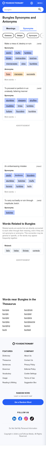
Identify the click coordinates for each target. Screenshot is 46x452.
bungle (5, 313)
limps (20, 105)
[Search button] (39, 9)
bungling (6, 325)
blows (8, 58)
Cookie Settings (30, 373)
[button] (31, 3)
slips (23, 63)
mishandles (20, 58)
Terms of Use (29, 378)
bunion (27, 325)
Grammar (6, 369)
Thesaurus (6, 360)
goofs (8, 175)
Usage (4, 378)
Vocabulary (6, 373)
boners (9, 186)
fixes (8, 74)
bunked (27, 329)
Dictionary (6, 355)
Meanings (10, 28)
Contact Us (28, 360)
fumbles (27, 52)
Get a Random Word (23, 402)
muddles (10, 105)
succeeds (31, 74)
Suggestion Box (30, 382)
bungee (5, 309)
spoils (8, 52)
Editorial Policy (30, 369)
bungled (27, 313)
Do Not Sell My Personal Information (23, 428)
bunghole (28, 309)
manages (18, 74)
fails (8, 250)
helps (16, 250)
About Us (27, 355)
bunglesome (29, 321)
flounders (20, 111)
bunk (4, 329)
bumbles (33, 63)
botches (33, 58)
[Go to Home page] (12, 2)
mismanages (11, 63)
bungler (5, 317)
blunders (30, 175)
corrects (36, 250)
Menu (40, 3)
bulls (29, 186)
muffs (17, 52)
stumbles (10, 100)
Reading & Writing (9, 382)
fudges (9, 111)
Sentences (6, 364)
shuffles (33, 100)
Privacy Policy (29, 364)
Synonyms (28, 28)
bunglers (28, 317)
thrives (26, 250)
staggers (22, 100)
